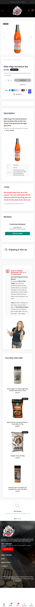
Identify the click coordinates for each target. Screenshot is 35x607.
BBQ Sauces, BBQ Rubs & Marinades (19, 173)
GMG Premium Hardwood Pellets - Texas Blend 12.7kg (17, 423)
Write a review (17, 233)
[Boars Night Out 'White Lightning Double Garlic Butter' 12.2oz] (17, 376)
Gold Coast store (17, 579)
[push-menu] (2, 10)
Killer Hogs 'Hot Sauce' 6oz (16, 59)
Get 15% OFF (7, 549)
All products (9, 59)
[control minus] (5, 80)
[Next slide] (31, 37)
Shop (5, 59)
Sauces (15, 167)
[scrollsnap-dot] (14, 518)
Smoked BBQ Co (10, 577)
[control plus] (11, 80)
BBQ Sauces (21, 171)
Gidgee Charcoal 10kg (17, 456)
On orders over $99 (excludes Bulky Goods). (17, 513)
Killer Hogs (15, 165)
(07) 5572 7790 (18, 303)
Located (3, 539)
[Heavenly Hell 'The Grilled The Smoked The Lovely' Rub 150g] (17, 474)
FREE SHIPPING (17, 511)
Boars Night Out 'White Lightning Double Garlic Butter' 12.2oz (17, 389)
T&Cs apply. (21, 313)
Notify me (23, 85)
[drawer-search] (29, 11)
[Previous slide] (3, 37)
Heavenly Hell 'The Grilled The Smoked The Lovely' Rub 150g (17, 488)
